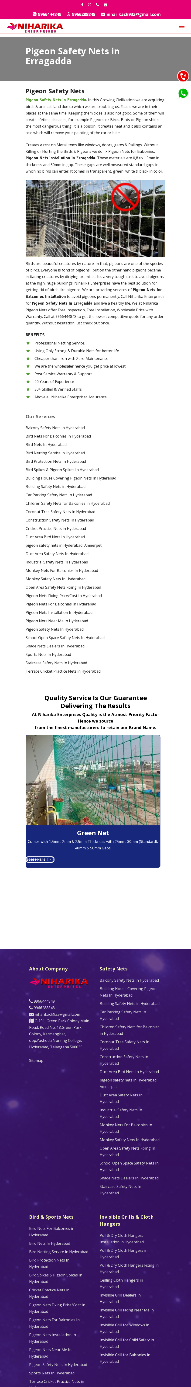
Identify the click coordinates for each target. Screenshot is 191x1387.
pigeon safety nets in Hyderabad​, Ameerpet (64, 545)
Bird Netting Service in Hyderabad (55, 452)
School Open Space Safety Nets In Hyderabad (65, 637)
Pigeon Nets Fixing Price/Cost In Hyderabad (64, 595)
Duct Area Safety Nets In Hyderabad (57, 553)
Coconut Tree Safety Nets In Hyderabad (60, 511)
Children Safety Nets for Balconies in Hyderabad (68, 503)
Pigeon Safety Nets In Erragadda (56, 100)
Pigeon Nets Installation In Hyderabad (59, 612)
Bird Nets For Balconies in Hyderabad (58, 436)
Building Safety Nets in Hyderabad (55, 486)
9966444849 (29, 859)
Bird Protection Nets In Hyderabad (56, 461)
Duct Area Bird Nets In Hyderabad (55, 536)
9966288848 (44, 1007)
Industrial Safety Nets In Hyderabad (57, 562)
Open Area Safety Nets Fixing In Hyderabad (63, 587)
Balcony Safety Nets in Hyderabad (55, 427)
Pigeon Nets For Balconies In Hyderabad (61, 604)
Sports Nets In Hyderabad (48, 654)
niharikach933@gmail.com (57, 1014)
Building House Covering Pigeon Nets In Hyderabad (71, 478)
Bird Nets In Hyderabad (46, 444)
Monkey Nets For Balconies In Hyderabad (62, 570)
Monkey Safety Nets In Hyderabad (55, 578)
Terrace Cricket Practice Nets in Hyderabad (63, 671)
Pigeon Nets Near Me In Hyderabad (57, 620)
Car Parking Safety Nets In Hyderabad (59, 494)
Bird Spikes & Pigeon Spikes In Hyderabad (62, 469)
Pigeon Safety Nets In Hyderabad (55, 629)
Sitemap (36, 1060)
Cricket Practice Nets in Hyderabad (56, 528)
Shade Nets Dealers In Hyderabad (55, 646)
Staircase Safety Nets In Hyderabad (56, 662)
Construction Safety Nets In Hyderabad (60, 520)
